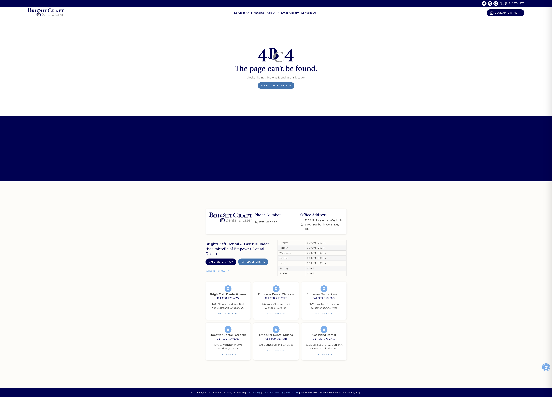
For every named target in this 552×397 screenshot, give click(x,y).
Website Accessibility (272, 392)
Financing (258, 12)
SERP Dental (319, 392)
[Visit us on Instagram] (495, 3)
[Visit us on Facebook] (484, 3)
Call (221, 262)
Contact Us (308, 12)
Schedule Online (253, 262)
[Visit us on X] (490, 3)
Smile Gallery (290, 12)
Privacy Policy (253, 392)
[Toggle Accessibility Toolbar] (546, 367)
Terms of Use (292, 392)
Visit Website (276, 313)
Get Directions (228, 313)
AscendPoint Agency (349, 392)
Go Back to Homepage (276, 85)
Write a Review (215, 270)
